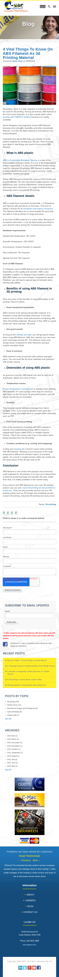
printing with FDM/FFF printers (17, 117)
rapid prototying (14, 712)
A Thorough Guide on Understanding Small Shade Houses (31, 666)
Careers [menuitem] (30, 900)
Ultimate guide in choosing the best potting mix (26, 685)
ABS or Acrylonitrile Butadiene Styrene (20, 160)
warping (17, 449)
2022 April (12, 736)
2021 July (12, 759)
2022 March (13, 739)
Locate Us (29, 922)
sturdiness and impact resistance (38, 209)
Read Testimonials (29, 856)
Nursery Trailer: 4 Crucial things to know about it (27, 660)
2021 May (12, 766)
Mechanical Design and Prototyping (22, 708)
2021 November (14, 746)
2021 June (12, 763)
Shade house (14, 705)
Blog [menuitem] (30, 906)
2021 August (13, 756)
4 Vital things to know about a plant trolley (24, 679)
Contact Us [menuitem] (30, 912)
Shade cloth (13, 715)
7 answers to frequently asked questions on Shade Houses (28, 672)
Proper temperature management (18, 389)
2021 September (15, 753)
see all (8, 719)
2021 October (13, 749)
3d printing (50, 504)
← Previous (25, 860)
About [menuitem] (30, 894)
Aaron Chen (17, 61)
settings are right (24, 335)
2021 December (14, 743)
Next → (36, 860)
